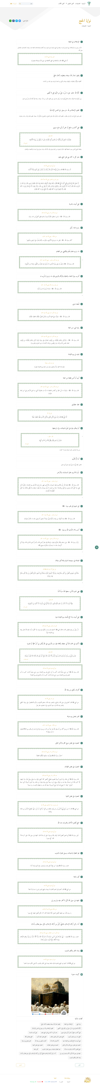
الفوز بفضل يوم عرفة (26, 1041)
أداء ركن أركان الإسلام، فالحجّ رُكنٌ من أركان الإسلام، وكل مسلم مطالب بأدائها (38, 1053)
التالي (79, 1065)
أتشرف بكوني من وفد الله (40, 1041)
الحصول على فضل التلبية (38, 1045)
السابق (20, 1065)
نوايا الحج (79, 1024)
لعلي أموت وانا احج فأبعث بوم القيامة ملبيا (72, 1041)
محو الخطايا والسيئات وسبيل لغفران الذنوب (51, 1049)
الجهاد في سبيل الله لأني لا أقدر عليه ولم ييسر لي (70, 1053)
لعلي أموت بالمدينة (33, 1032)
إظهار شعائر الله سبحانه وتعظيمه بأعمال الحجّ (50, 1024)
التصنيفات (77, 3)
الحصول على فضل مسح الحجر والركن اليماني (72, 1045)
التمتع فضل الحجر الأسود (41, 1037)
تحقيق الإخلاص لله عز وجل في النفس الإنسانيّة (42, 1028)
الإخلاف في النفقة (68, 1024)
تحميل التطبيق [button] (70, 3)
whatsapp (32, 1081)
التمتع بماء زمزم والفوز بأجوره (74, 1037)
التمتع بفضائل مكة (28, 1037)
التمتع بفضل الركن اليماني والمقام (57, 1037)
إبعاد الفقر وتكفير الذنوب (75, 1057)
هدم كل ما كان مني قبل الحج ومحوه (49, 1032)
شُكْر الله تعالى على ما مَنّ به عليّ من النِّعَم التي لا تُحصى (69, 1028)
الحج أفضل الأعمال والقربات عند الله (72, 1049)
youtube (39, 1081)
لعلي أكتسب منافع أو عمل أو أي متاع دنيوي (71, 1032)
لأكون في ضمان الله (54, 1041)
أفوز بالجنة (36, 1049)
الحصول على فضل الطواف (52, 1045)
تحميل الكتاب (61, 3)
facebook (53, 1081)
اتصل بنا (61, 1082)
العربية (15, 4)
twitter (46, 1081)
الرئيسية (83, 3)
